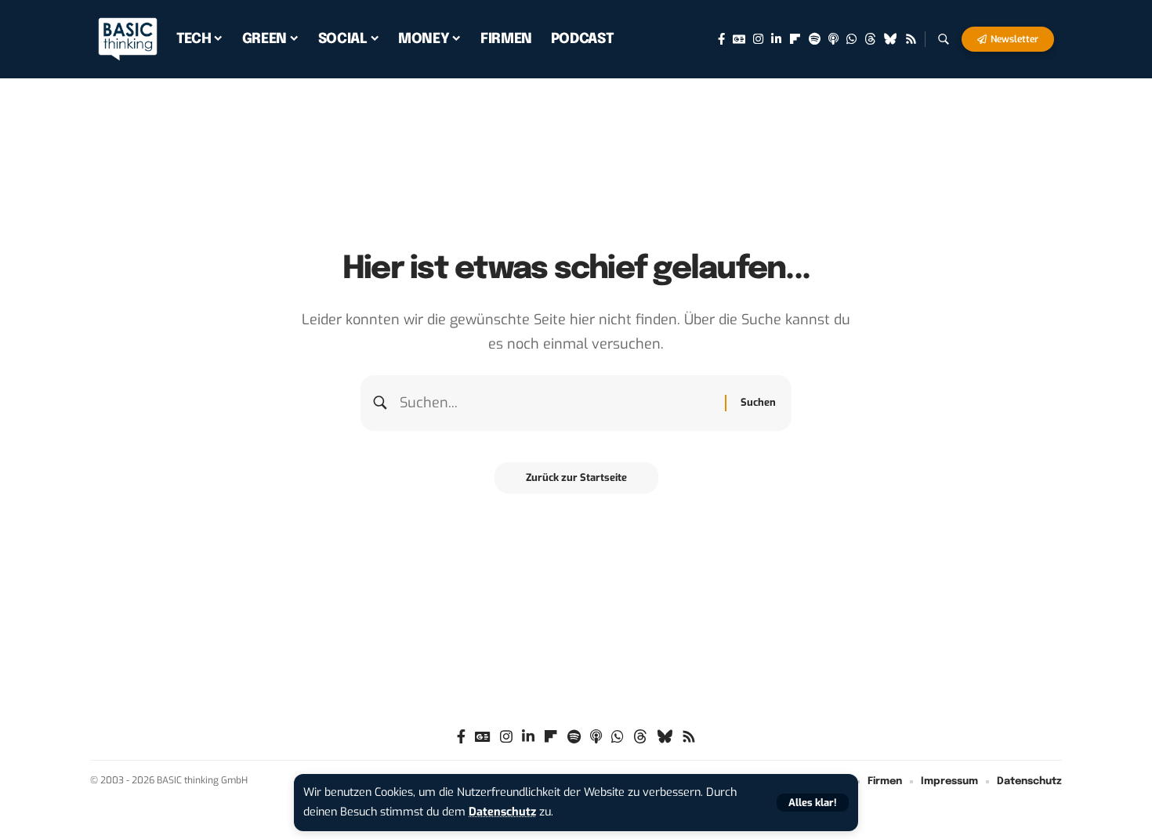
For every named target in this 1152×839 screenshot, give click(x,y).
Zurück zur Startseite (576, 477)
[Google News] (739, 39)
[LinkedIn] (776, 39)
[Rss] (911, 39)
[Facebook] (721, 39)
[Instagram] (758, 39)
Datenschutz (502, 812)
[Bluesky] (890, 39)
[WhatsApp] (851, 39)
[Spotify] (814, 39)
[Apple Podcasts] (833, 39)
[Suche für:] (556, 403)
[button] (813, 803)
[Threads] (870, 39)
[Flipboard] (795, 39)
